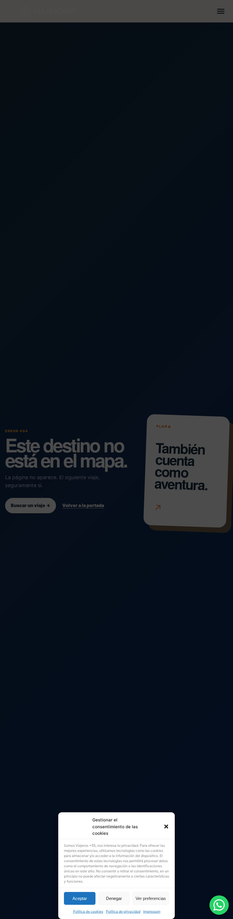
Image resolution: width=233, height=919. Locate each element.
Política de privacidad (123, 911)
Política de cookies (88, 911)
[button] (166, 826)
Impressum (151, 911)
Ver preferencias (151, 898)
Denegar (114, 898)
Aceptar (79, 898)
